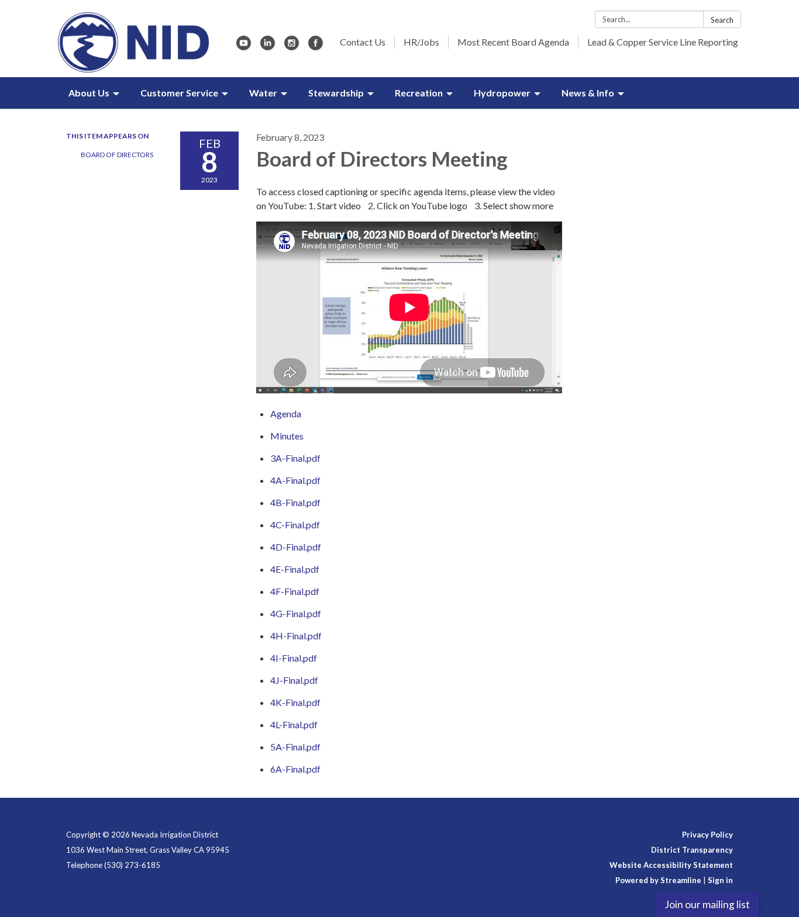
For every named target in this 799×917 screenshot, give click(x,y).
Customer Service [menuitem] (179, 92)
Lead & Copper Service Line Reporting (662, 41)
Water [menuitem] (263, 92)
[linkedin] (267, 46)
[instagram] (291, 46)
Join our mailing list (707, 904)
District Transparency (692, 849)
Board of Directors (117, 154)
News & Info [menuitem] (588, 92)
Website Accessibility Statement (671, 865)
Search (722, 20)
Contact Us (362, 41)
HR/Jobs (421, 41)
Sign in (720, 880)
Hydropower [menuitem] (502, 92)
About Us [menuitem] (88, 92)
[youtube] (243, 46)
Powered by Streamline (658, 880)
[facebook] (315, 46)
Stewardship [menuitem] (336, 92)
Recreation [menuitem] (419, 92)
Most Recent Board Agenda (513, 41)
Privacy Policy (707, 834)
